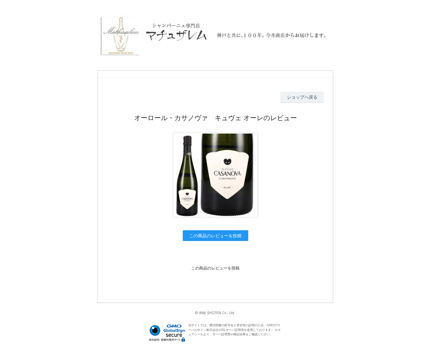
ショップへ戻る (302, 97)
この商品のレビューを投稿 (215, 236)
